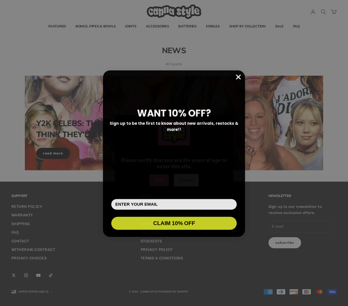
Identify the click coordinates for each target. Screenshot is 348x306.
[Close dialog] (238, 76)
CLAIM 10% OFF (174, 222)
